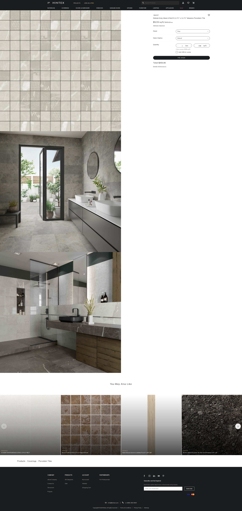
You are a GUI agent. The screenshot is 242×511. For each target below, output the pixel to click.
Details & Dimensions (159, 67)
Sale (66, 483)
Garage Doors (115, 8)
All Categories (69, 479)
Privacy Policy (138, 507)
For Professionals (105, 479)
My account (85, 479)
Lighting (156, 8)
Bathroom (51, 8)
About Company (52, 479)
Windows (99, 8)
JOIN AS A (89, 3)
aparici (155, 15)
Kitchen (129, 8)
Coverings (65, 8)
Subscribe (189, 488)
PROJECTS (77, 3)
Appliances (170, 8)
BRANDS (191, 8)
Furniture (142, 8)
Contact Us (51, 483)
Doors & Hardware (82, 8)
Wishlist (84, 483)
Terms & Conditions (125, 507)
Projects (50, 491)
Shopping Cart (86, 487)
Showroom (51, 487)
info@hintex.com (112, 503)
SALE (181, 8)
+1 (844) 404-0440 (131, 503)
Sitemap (146, 507)
